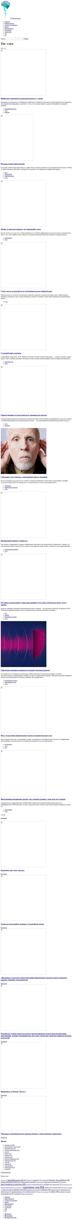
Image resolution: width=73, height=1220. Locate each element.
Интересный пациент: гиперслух (14, 541)
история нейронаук (7, 1187)
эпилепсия (30, 1193)
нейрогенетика (10, 1167)
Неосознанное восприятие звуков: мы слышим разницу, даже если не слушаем (33, 799)
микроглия (48, 1187)
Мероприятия (9, 28)
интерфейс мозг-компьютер (52, 1184)
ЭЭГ (30, 1180)
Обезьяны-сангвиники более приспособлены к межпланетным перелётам (31, 1134)
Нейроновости (9, 23)
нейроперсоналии (55, 1190)
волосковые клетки (11, 680)
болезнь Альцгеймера (12, 1150)
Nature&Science (10, 1148)
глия (7, 1162)
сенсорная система (11, 617)
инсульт (29, 1184)
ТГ (5, 35)
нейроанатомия (58, 1187)
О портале (8, 32)
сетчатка (8, 1164)
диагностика (56, 1182)
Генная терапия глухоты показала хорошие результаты (24, 415)
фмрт (24, 1194)
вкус (6, 172)
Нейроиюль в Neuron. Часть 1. (13, 1092)
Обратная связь (11, 1217)
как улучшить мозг (18, 1187)
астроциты (9, 1157)
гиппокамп (9, 1166)
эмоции (7, 112)
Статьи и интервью (11, 25)
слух (6, 110)
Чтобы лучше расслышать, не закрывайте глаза (21, 229)
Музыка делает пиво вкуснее (13, 164)
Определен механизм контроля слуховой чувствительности (25, 670)
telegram (8, 1214)
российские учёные (65, 1192)
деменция (8, 486)
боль (19, 1182)
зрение (7, 615)
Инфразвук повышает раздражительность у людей (22, 99)
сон (6, 748)
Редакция (4, 874)
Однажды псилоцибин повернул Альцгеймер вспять (22, 924)
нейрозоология (10, 1160)
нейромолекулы (30, 1190)
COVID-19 (4, 1180)
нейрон (38, 1190)
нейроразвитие (65, 1190)
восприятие (8, 174)
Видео (7, 27)
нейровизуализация (11, 487)
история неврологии (66, 1184)
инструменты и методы (12, 1147)
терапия (7, 425)
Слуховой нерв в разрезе (11, 353)
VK (6, 34)
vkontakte (9, 1216)
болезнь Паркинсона (12, 1159)
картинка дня (9, 362)
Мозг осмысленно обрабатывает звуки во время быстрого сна (26, 736)
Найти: (3, 39)
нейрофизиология (10, 109)
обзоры (39, 1191)
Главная (7, 21)
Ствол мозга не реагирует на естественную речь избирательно (26, 291)
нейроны (8, 1155)
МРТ (26, 1180)
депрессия (47, 1182)
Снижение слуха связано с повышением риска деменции (24, 477)
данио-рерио (39, 1182)
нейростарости (9, 176)
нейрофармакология (17, 1192)
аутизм (7, 1169)
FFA (6, 613)
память (8, 1153)
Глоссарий (8, 30)
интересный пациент (11, 549)
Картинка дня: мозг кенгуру (12, 870)
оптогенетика (46, 1191)
